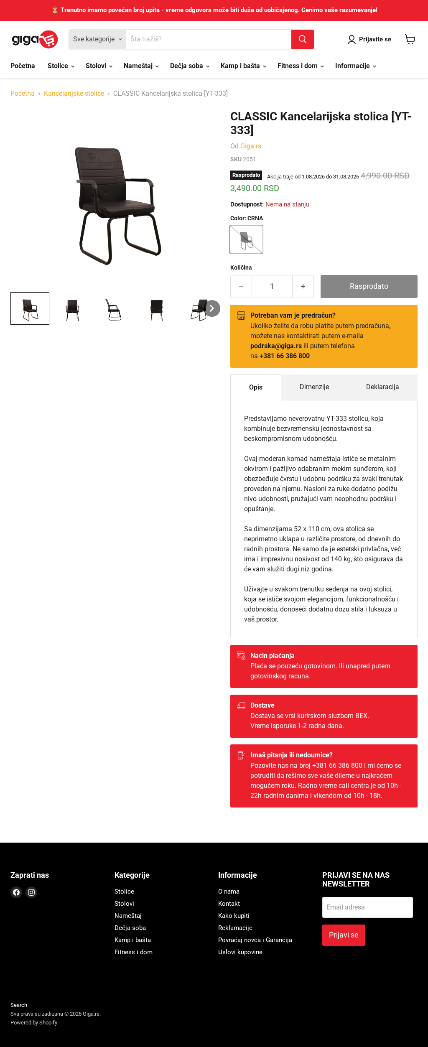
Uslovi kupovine (240, 952)
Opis (255, 387)
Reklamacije (235, 928)
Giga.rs (250, 146)
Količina (241, 267)
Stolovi (97, 66)
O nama (228, 891)
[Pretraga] (302, 39)
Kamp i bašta (241, 66)
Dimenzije (314, 387)
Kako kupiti (234, 916)
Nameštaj (139, 66)
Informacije (353, 66)
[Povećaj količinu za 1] (303, 286)
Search (18, 1005)
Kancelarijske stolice (74, 93)
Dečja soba (187, 66)
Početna (22, 66)
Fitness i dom (298, 66)
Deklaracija (382, 387)
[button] (29, 308)
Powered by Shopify (33, 1022)
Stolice (59, 66)
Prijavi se (344, 934)
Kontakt (229, 903)
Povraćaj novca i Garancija (255, 940)
